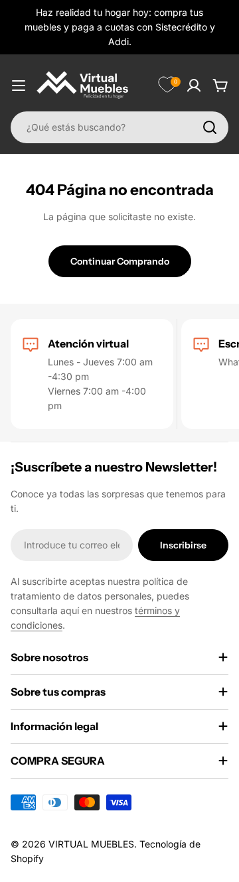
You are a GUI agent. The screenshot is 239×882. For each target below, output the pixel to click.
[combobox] (119, 127)
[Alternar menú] (19, 86)
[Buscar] (210, 127)
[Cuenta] (194, 86)
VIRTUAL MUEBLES (91, 844)
